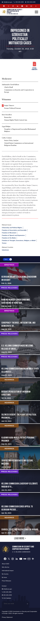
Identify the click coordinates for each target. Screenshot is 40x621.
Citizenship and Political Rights (12, 227)
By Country (5, 574)
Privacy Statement (7, 617)
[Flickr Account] (27, 6)
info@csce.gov (8, 2)
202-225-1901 (19, 2)
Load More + (20, 538)
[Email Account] (31, 6)
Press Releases (6, 581)
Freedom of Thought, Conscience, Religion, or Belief (19, 240)
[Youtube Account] (22, 6)
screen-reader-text (20, 274)
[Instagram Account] (13, 6)
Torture (4, 243)
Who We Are (5, 567)
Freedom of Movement (9, 232)
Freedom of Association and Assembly (14, 230)
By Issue (4, 577)
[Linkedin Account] (18, 6)
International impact (7, 570)
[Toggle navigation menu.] (36, 12)
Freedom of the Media (9, 238)
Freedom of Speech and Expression (13, 235)
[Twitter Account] (8, 6)
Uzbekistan (5, 250)
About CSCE (5, 563)
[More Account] (36, 6)
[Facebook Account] (4, 6)
